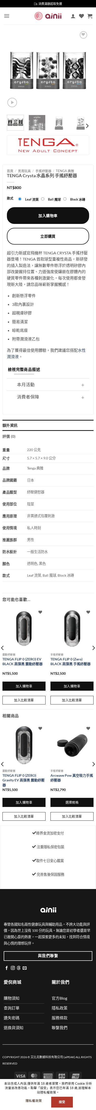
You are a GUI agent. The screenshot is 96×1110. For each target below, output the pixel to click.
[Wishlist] (81, 16)
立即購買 (48, 236)
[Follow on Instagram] (13, 968)
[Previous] (14, 70)
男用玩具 (24, 171)
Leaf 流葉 (32, 199)
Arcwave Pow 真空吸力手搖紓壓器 (71, 777)
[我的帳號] (73, 16)
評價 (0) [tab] (9, 436)
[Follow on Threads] (19, 968)
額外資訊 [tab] (9, 425)
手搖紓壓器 (43, 171)
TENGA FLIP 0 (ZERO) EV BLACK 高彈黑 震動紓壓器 (22, 661)
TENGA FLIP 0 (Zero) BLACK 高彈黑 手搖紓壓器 (70, 661)
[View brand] (48, 144)
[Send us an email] (25, 968)
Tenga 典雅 (65, 171)
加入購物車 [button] (24, 686)
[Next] (81, 70)
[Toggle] (83, 385)
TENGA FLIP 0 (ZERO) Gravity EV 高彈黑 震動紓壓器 (23, 780)
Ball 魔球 (54, 199)
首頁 (10, 171)
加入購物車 (47, 215)
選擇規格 (72, 802)
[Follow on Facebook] (7, 968)
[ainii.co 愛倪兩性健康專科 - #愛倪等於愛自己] (48, 16)
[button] (7, 16)
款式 (10, 198)
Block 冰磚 (77, 199)
